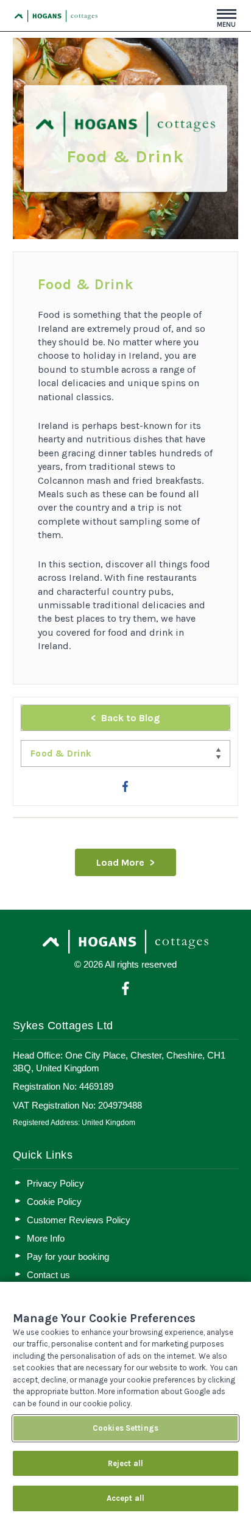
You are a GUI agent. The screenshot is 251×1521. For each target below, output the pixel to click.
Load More (120, 862)
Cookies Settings (125, 1428)
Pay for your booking (68, 1256)
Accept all (125, 1498)
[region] (125, 1401)
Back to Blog (130, 718)
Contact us (48, 1275)
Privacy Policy (55, 1183)
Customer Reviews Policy (78, 1220)
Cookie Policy (54, 1201)
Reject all (125, 1463)
